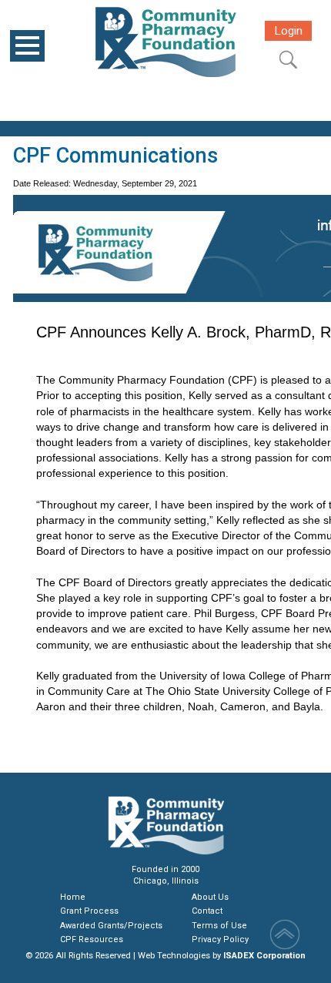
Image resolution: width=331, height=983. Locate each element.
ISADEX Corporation (264, 956)
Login (288, 31)
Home (72, 897)
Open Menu (27, 46)
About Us (210, 897)
